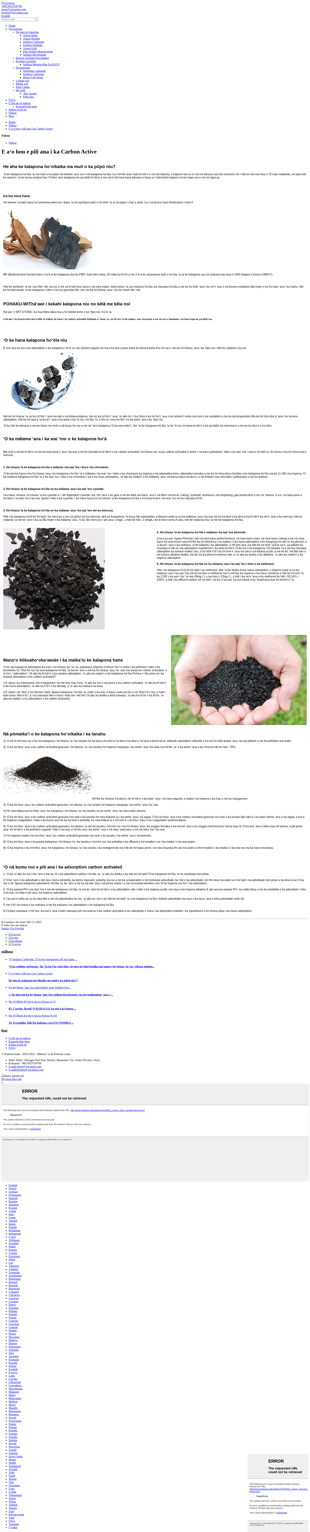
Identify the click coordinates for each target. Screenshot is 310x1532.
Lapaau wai (22, 80)
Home (12, 25)
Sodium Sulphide (33, 45)
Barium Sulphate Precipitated (32, 58)
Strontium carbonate (34, 70)
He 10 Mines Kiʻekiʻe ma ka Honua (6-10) (33, 1015)
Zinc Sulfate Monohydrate (38, 51)
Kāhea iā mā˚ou (18, 109)
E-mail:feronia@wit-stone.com (26, 1069)
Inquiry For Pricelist (12, 928)
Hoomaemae (23, 67)
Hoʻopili (20, 90)
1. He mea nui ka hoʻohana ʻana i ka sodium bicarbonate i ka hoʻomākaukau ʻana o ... (61, 994)
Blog (11, 116)
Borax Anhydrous (33, 77)
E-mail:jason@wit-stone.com (25, 1066)
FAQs (12, 99)
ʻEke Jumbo (30, 93)
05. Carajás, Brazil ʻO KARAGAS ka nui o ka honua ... (42, 1008)
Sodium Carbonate (33, 41)
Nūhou (13, 112)
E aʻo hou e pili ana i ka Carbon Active (31, 128)
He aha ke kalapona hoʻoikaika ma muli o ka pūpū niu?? (43, 980)
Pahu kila (28, 96)
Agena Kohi (30, 48)
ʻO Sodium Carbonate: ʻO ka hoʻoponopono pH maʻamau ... (43, 959)
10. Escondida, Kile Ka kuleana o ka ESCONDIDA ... (41, 1022)
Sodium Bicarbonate (34, 54)
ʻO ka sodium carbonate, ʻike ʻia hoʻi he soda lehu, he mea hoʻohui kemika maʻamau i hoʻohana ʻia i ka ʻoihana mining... (81, 966)
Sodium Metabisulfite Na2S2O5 (41, 64)
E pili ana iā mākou (19, 103)
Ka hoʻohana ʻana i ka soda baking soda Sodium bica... (40, 987)
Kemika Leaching (26, 61)
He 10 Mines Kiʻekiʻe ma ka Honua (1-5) (32, 1001)
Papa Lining (23, 87)
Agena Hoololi (31, 38)
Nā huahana (15, 28)
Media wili (22, 83)
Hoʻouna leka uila (11, 1079)
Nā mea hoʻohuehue (27, 32)
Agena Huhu (30, 35)
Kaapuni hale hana (26, 106)
